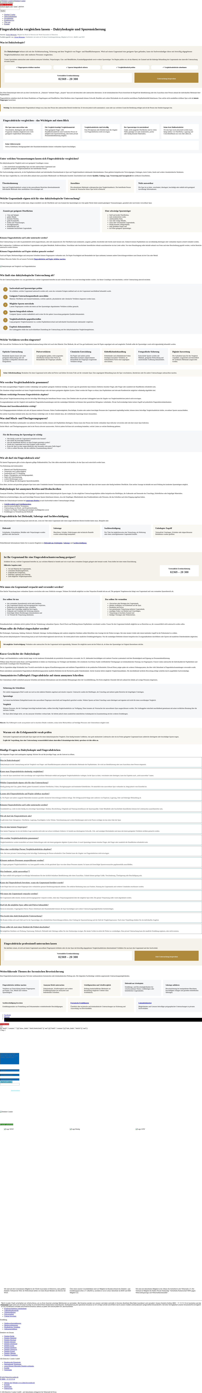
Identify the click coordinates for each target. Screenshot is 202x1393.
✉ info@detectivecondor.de (9, 1377)
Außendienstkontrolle (11, 1310)
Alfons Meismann (19, 37)
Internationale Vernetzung (12, 1364)
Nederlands (8, 1370)
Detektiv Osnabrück (11, 1355)
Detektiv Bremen (10, 1342)
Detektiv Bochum (10, 1340)
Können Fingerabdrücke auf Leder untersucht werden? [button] (24, 805)
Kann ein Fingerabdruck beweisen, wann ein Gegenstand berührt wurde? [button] (32, 882)
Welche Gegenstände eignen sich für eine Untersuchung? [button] (24, 782)
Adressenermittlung (10, 1329)
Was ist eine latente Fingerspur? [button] (13, 827)
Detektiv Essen (9, 1346)
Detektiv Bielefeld (10, 1338)
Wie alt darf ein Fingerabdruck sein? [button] (16, 816)
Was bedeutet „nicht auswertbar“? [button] (15, 871)
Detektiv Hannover (10, 1349)
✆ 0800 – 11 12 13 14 (7, 1379)
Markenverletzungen (11, 1325)
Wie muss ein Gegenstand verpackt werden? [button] (19, 894)
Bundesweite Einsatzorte (12, 1362)
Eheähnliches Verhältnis (12, 1327)
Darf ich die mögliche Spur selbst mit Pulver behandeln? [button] (24, 905)
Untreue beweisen (10, 1316)
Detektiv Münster (10, 1353)
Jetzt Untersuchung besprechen (166, 957)
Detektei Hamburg (10, 1347)
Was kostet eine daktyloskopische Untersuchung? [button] (21, 916)
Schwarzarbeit (9, 1314)
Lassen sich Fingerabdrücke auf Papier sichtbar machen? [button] (25, 794)
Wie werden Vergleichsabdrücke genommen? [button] (19, 838)
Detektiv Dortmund (10, 1344)
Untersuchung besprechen (166, 79)
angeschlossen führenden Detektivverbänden (19, 1366)
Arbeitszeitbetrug (10, 1312)
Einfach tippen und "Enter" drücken (12, 6)
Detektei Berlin (9, 1336)
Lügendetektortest (145, 1003)
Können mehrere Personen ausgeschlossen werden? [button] (22, 860)
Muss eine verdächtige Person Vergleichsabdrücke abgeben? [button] (26, 849)
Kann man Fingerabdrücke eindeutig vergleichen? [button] (22, 771)
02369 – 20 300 (68, 79)
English (6, 1368)
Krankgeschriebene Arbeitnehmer (15, 1308)
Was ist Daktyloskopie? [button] (10, 760)
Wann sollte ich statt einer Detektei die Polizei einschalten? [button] (25, 927)
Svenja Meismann (11, 35)
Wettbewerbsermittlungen (12, 1323)
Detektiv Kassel (9, 1351)
